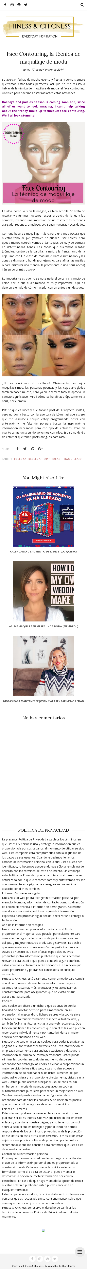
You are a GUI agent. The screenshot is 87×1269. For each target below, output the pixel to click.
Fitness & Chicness (33, 1265)
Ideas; (57, 459)
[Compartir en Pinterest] (33, 449)
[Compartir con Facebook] (17, 449)
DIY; (47, 459)
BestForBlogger (66, 1265)
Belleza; (35, 459)
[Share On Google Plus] (40, 449)
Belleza (20, 459)
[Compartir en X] (25, 449)
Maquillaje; (73, 459)
